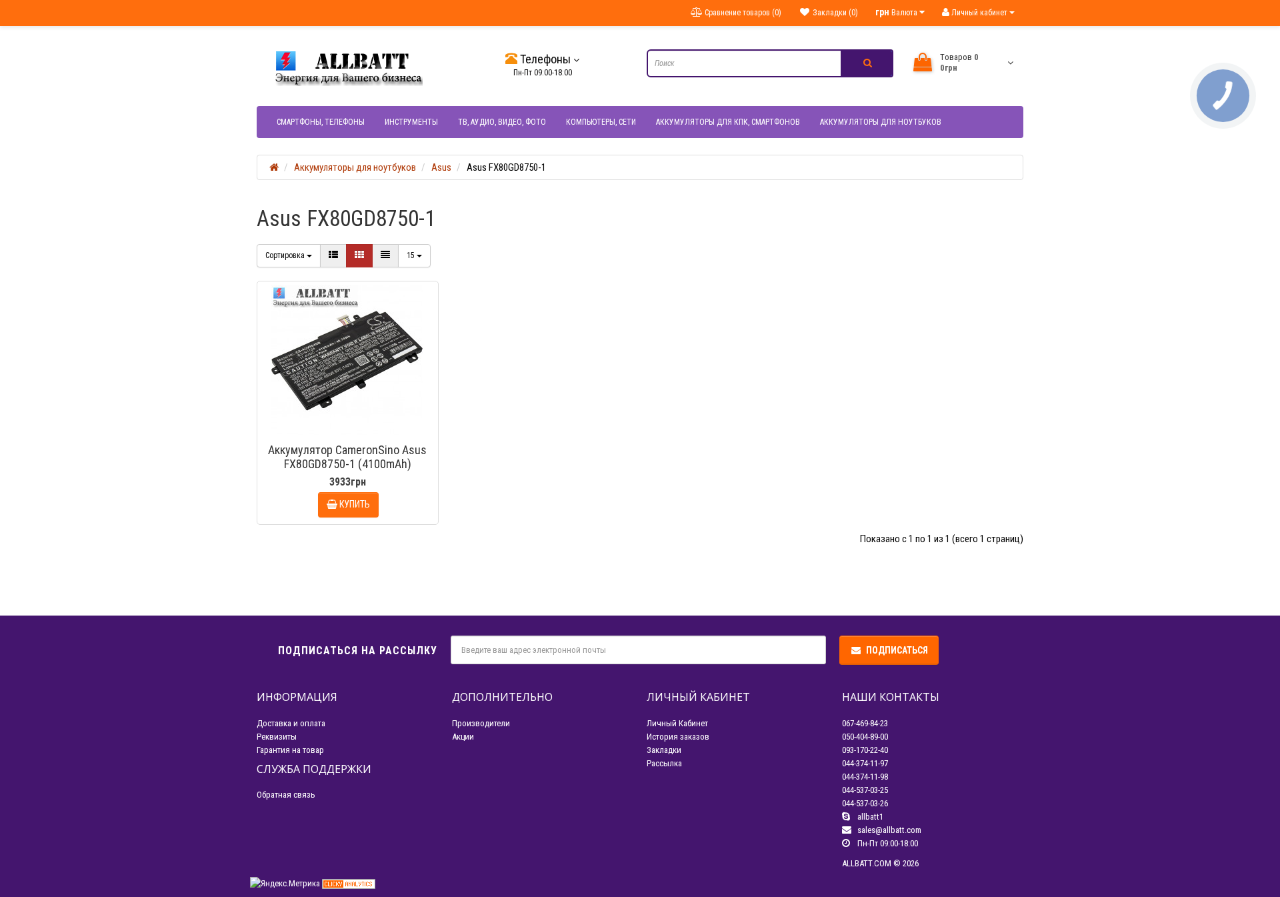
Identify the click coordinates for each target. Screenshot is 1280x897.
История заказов (678, 737)
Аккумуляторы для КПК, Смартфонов (728, 122)
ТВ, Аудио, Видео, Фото (502, 122)
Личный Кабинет (677, 723)
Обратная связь (286, 795)
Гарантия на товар (290, 750)
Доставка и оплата (291, 723)
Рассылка (664, 763)
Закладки (664, 750)
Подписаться (897, 650)
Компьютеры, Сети (601, 122)
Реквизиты (277, 737)
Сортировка (286, 255)
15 (412, 255)
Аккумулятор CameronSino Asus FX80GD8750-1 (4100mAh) (347, 457)
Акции (463, 737)
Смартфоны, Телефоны (321, 122)
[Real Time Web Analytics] (348, 883)
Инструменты (411, 122)
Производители (481, 723)
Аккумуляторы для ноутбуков (880, 122)
